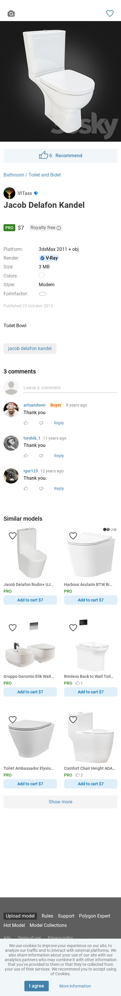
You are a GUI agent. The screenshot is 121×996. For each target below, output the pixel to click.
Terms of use (29, 937)
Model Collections (48, 925)
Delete (80, 507)
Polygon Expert (94, 916)
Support (66, 916)
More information (75, 986)
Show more (60, 802)
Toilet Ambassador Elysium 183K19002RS (29, 768)
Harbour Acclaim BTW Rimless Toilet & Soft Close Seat (89, 584)
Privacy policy (60, 937)
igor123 (30, 471)
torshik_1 (32, 438)
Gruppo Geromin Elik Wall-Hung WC (29, 676)
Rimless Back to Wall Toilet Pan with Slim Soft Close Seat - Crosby (89, 676)
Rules (47, 916)
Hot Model (14, 925)
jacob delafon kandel (30, 348)
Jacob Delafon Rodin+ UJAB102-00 (29, 584)
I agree (36, 986)
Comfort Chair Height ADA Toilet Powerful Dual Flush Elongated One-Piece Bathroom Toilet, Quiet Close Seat (89, 768)
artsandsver (34, 405)
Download (77, 507)
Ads (7, 937)
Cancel (41, 507)
